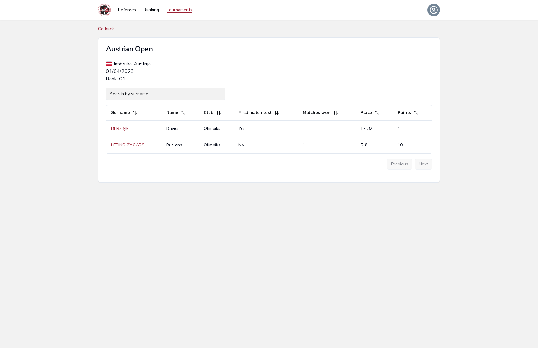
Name (172, 113)
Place (366, 113)
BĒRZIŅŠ (120, 128)
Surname (120, 113)
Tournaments (179, 10)
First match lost (254, 113)
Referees (127, 10)
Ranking (151, 10)
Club (209, 113)
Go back (106, 29)
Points (404, 113)
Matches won (317, 113)
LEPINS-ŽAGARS (127, 145)
